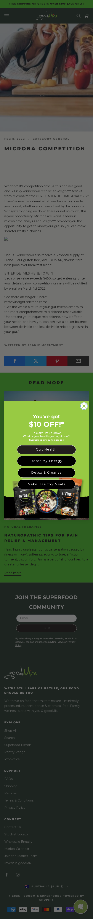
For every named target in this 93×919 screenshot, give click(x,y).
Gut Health (46, 449)
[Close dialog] (84, 406)
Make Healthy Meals (46, 484)
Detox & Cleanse (46, 472)
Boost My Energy (47, 460)
